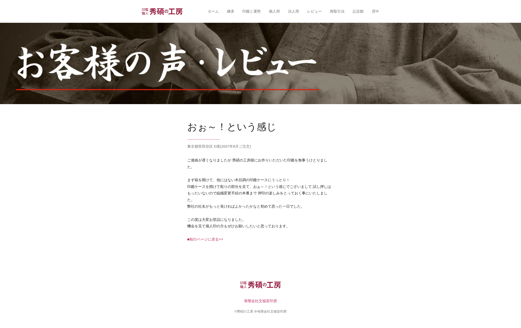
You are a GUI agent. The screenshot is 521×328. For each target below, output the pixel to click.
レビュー (314, 11)
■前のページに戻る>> (205, 239)
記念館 (358, 11)
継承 (230, 11)
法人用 (293, 11)
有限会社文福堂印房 (260, 301)
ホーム (213, 11)
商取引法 (337, 11)
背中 (375, 11)
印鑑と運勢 (251, 11)
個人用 (274, 11)
